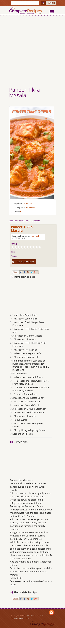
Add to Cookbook (25, 261)
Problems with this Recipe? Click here (24, 220)
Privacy (29, 618)
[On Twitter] (32, 272)
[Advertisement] (32, 51)
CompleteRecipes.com (34, 616)
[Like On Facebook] (21, 272)
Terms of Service (17, 618)
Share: (16, 272)
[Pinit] (28, 272)
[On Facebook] (24, 272)
